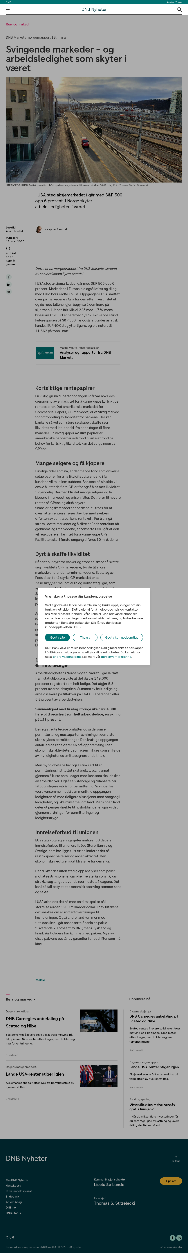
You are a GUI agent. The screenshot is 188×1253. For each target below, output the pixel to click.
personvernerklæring (116, 657)
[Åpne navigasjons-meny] (8, 9)
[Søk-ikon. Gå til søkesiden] (179, 9)
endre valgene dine (67, 657)
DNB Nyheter (94, 9)
